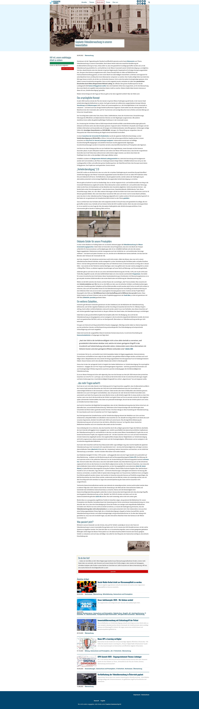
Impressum (136, 695)
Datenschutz (145, 695)
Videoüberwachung (130, 244)
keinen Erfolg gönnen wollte (97, 86)
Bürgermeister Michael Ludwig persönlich (105, 158)
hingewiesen (136, 274)
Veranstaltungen (90, 669)
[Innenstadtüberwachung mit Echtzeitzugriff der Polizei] (86, 625)
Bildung (79, 613)
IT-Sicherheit (117, 651)
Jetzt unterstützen (67, 68)
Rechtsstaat (89, 594)
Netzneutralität (91, 614)
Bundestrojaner (88, 613)
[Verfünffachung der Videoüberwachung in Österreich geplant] (86, 679)
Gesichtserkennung (138, 613)
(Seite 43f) (129, 349)
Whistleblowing (108, 594)
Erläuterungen (92, 105)
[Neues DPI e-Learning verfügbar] (86, 643)
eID (130, 613)
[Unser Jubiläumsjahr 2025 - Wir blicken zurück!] (86, 604)
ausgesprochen (89, 247)
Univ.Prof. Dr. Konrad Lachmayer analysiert (99, 140)
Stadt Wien (127, 295)
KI (85, 614)
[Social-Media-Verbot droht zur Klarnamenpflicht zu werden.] (86, 587)
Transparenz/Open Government (107, 614)
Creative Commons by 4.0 (113, 704)
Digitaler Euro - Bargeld (120, 613)
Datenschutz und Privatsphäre (122, 594)
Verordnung (80, 105)
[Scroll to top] (195, 705)
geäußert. (127, 198)
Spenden (113, 571)
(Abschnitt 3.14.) (96, 449)
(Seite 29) (98, 496)
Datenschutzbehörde (83, 335)
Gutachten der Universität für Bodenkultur (95, 136)
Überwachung (89, 55)
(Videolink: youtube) (89, 297)
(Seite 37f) (133, 457)
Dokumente (130, 61)
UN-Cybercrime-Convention (126, 614)
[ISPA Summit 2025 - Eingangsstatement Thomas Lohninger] (86, 661)
